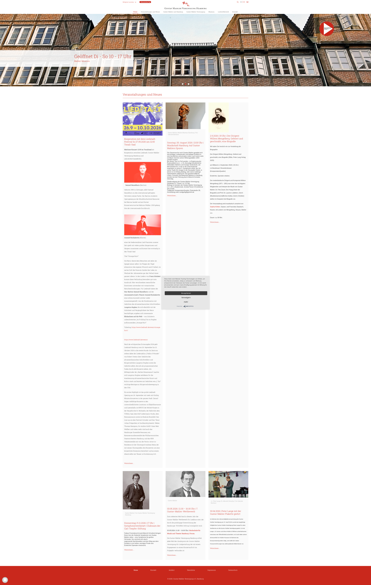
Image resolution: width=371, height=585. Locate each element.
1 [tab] (182, 84)
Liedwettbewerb (223, 12)
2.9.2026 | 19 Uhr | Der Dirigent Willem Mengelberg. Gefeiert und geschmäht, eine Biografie (226, 138)
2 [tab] (185, 84)
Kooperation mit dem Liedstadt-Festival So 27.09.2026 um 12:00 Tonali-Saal (140, 142)
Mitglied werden (128, 2)
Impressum (212, 570)
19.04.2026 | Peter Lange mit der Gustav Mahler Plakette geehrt (225, 512)
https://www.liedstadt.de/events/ (136, 340)
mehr (186, 302)
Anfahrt (172, 570)
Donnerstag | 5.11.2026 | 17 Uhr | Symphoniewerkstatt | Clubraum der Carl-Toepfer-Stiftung (142, 526)
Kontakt (235, 12)
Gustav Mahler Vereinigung (195, 12)
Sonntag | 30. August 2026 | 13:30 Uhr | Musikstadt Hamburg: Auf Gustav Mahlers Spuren (185, 145)
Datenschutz (232, 570)
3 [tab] (188, 84)
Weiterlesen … (129, 463)
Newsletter (144, 2)
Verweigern (186, 297)
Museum (211, 12)
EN (244, 2)
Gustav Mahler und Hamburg (173, 12)
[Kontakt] (247, 2)
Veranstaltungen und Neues (150, 12)
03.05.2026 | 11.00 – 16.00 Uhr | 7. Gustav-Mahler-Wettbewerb (182, 510)
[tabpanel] (185, 50)
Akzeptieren (186, 293)
